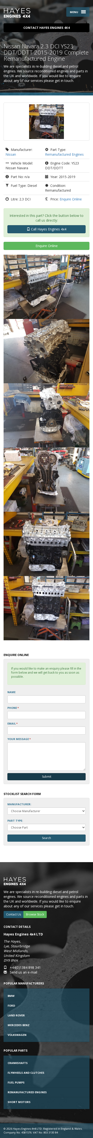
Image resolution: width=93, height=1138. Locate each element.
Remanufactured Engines (64, 154)
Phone (13, 708)
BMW (11, 996)
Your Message (19, 739)
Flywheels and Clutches (26, 1072)
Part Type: (15, 820)
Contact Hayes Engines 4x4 (46, 27)
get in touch (64, 80)
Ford (11, 1005)
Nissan (10, 154)
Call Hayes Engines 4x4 (48, 229)
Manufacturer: (19, 804)
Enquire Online (71, 199)
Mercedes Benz (19, 1025)
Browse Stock (35, 914)
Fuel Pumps (16, 1082)
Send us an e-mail (23, 972)
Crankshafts (18, 1063)
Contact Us (13, 914)
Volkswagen (17, 1035)
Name (11, 692)
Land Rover (16, 1015)
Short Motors (19, 1102)
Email (12, 723)
